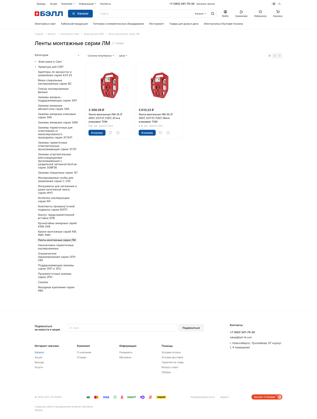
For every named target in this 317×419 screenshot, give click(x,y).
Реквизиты (125, 352)
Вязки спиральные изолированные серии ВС (55, 82)
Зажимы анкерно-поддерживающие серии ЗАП (57, 98)
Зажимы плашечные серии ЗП (57, 172)
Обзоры (166, 372)
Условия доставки (172, 357)
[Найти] (213, 14)
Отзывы (81, 357)
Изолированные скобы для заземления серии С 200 (55, 179)
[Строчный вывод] (274, 55)
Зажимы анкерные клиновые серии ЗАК (57, 115)
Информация (127, 345)
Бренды (39, 362)
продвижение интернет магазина (74, 406)
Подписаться (191, 327)
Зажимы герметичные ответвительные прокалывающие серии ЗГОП (57, 146)
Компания (83, 345)
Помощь (167, 345)
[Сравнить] (118, 132)
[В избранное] (110, 132)
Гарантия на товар (173, 362)
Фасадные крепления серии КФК (56, 289)
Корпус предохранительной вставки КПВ (56, 216)
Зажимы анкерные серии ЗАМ (58, 122)
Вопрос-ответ (170, 367)
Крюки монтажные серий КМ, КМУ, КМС (57, 233)
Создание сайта (44, 406)
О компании (84, 352)
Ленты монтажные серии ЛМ (57, 240)
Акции (38, 357)
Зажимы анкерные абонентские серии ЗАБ (53, 107)
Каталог (39, 352)
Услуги (39, 367)
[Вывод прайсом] (279, 55)
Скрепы (43, 282)
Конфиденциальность (203, 397)
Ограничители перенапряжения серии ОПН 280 (56, 257)
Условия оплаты (171, 352)
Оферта (224, 397)
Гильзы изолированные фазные (53, 90)
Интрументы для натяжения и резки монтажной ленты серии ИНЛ (57, 189)
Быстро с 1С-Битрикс (264, 396)
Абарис (39, 410)
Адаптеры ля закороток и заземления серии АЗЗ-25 (55, 73)
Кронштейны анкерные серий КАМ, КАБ (57, 224)
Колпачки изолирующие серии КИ (54, 199)
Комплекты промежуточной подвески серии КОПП (56, 208)
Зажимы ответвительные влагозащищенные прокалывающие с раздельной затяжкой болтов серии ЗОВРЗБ (57, 161)
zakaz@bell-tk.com (241, 337)
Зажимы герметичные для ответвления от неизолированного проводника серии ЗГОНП (55, 132)
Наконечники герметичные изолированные (55, 246)
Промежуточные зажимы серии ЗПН (54, 275)
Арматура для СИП (50, 66)
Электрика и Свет (50, 61)
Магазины (125, 357)
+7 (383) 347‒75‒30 (181, 3)
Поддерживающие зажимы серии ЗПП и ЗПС (56, 267)
